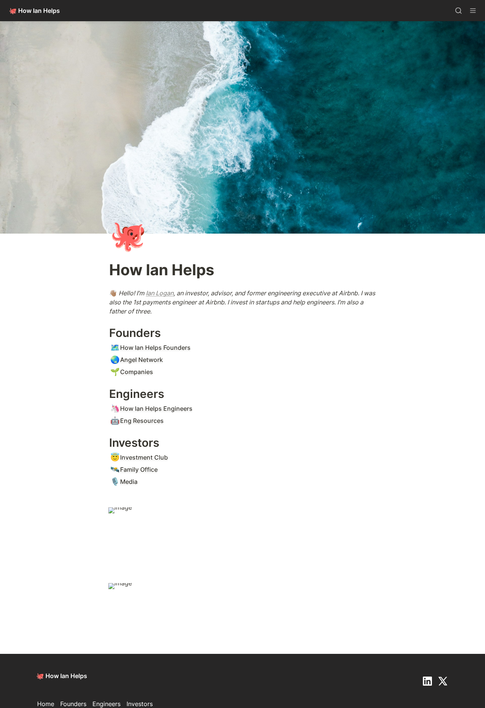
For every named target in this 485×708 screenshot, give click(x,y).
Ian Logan (160, 293)
